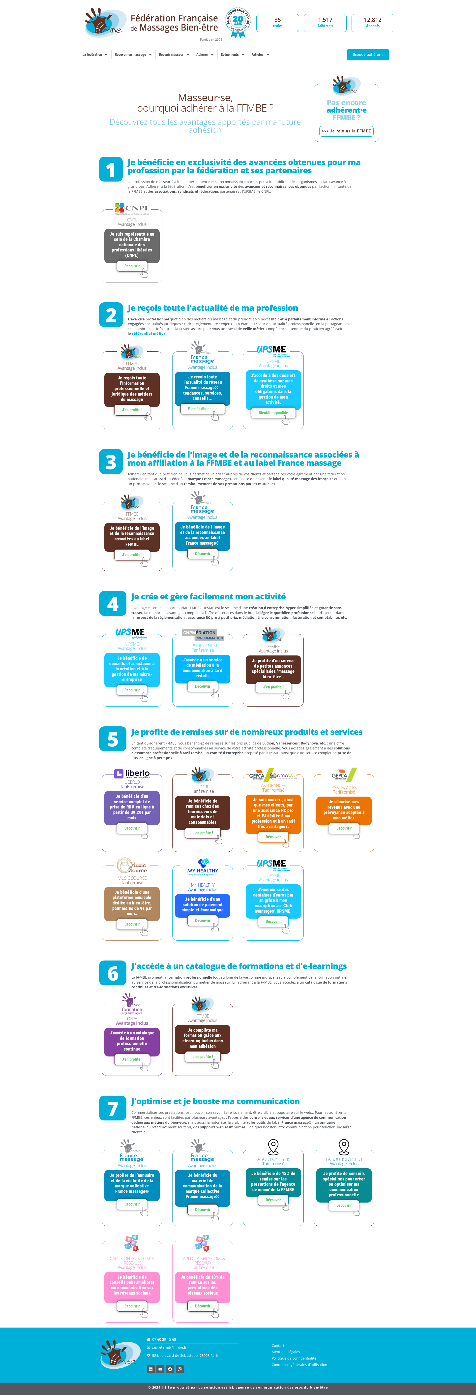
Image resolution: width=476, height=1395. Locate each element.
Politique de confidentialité (294, 1358)
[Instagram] (180, 1369)
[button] (202, 408)
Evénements (230, 54)
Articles (258, 54)
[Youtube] (160, 1369)
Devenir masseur (171, 54)
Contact (278, 1345)
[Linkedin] (151, 1369)
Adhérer (202, 54)
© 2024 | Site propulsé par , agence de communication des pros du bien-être (238, 1387)
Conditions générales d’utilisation (299, 1364)
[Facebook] (170, 1369)
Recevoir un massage (130, 54)
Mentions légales (286, 1351)
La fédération (92, 54)
